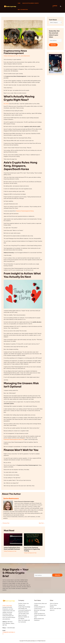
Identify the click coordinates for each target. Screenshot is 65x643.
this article (6, 103)
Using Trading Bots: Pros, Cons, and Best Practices (12, 548)
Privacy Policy (53, 605)
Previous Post (5, 523)
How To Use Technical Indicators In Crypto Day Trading (32, 549)
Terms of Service (54, 603)
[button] (55, 6)
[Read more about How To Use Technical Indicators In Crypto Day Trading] (33, 539)
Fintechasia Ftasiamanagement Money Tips (14, 439)
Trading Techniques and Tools (11, 55)
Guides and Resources (39, 613)
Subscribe (53, 44)
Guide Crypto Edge (7, 605)
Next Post (42, 523)
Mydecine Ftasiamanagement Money (25, 211)
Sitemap (52, 606)
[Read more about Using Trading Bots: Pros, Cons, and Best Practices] (13, 539)
